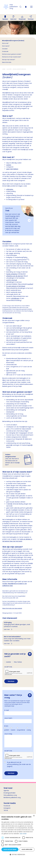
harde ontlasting (11, 274)
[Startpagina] (10, 9)
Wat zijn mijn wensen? (8, 59)
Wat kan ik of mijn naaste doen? (11, 57)
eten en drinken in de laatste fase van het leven (17, 540)
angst (11, 253)
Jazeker (8, 662)
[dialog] (18, 836)
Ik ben (6, 726)
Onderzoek (5, 51)
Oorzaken (5, 49)
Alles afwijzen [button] (27, 849)
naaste (13, 730)
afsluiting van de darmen (14, 276)
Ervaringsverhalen (9, 793)
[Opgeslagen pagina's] (26, 7)
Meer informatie (6, 62)
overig (29, 730)
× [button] (34, 816)
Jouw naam (8, 718)
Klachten (9, 69)
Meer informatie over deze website (12, 608)
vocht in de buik (11, 280)
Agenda (6, 791)
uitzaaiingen (15, 298)
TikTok (6, 810)
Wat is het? (5, 43)
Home (3, 69)
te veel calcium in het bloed (15, 286)
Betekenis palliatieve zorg (12, 797)
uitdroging (9, 189)
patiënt (6, 730)
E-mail (6, 710)
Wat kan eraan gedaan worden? (11, 54)
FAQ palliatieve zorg (10, 795)
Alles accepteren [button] (10, 849)
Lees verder (23, 833)
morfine (30, 284)
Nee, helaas (18, 662)
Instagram (7, 808)
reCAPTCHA (8, 667)
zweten (8, 165)
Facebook (7, 806)
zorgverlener (21, 730)
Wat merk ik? (6, 46)
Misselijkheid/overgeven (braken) (13, 40)
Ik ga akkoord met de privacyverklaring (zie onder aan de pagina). (19, 764)
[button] (18, 854)
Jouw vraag (8, 734)
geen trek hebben (12, 169)
